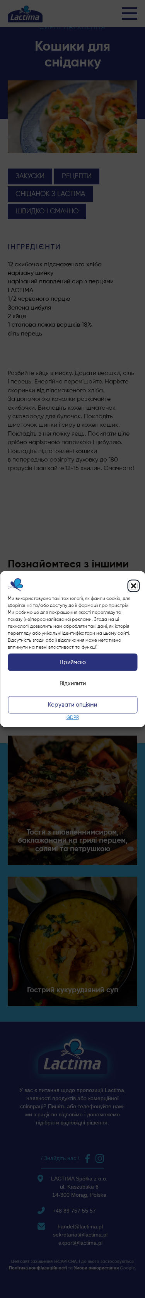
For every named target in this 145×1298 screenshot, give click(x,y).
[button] (133, 585)
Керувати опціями (72, 705)
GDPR (73, 717)
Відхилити (73, 683)
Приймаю (73, 662)
